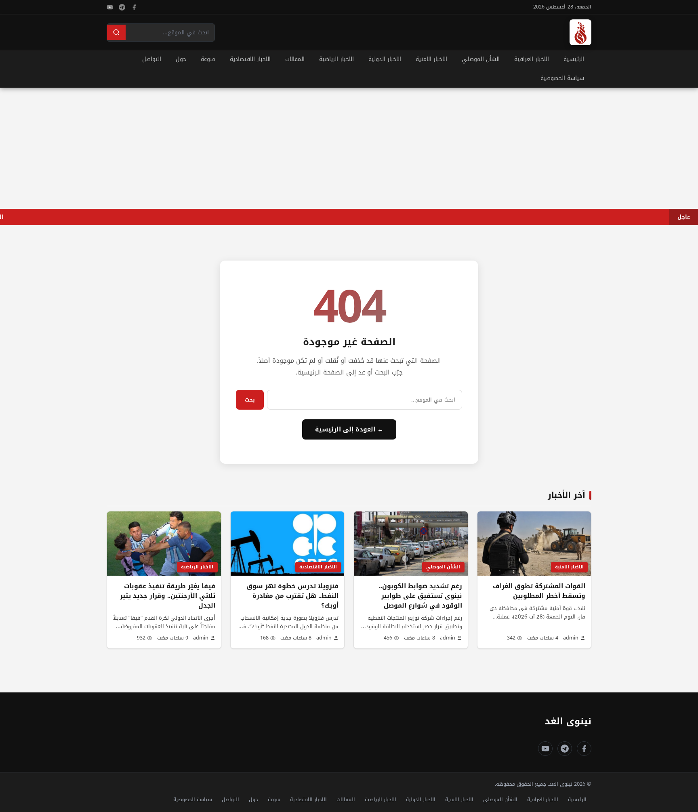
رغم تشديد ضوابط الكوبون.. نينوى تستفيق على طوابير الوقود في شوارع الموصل (420, 596)
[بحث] (116, 32)
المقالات (295, 59)
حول (181, 59)
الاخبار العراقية (531, 59)
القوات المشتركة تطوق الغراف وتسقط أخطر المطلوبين (539, 591)
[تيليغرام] (122, 7)
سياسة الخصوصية (562, 78)
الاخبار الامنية (431, 59)
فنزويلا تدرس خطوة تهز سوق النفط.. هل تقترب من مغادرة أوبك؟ (292, 596)
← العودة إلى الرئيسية (349, 429)
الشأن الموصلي (481, 59)
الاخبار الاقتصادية (250, 59)
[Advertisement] (349, 148)
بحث (250, 400)
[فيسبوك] (134, 7)
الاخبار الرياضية (336, 59)
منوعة (208, 59)
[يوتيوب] (110, 7)
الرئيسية (573, 59)
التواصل (151, 59)
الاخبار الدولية (384, 59)
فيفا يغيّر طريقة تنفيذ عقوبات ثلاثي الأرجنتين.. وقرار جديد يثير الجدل (167, 596)
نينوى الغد (568, 721)
